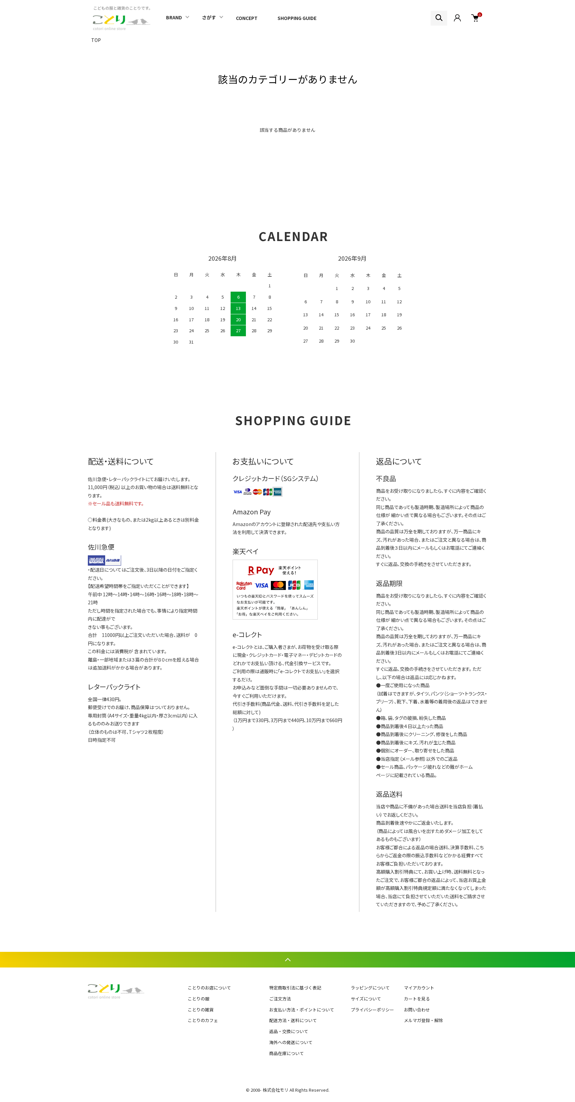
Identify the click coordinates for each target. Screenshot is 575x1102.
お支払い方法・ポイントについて (301, 1009)
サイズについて (366, 998)
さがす (209, 17)
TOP (96, 40)
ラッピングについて (370, 987)
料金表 (99, 519)
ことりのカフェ (203, 1020)
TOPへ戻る (287, 959)
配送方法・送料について (293, 1020)
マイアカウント (419, 987)
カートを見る (417, 998)
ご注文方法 (280, 998)
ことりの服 (198, 998)
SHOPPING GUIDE (297, 18)
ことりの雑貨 (201, 1009)
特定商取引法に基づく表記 (295, 987)
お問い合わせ (417, 1009)
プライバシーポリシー (372, 1009)
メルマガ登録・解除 (423, 1020)
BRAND (174, 17)
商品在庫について (286, 1053)
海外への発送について (290, 1042)
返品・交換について (288, 1031)
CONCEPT (247, 18)
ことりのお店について (209, 987)
